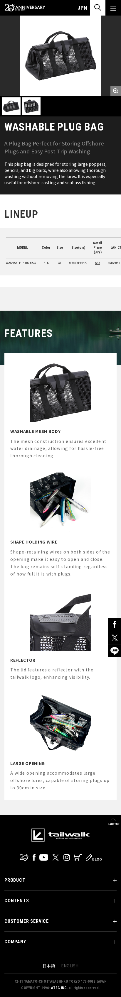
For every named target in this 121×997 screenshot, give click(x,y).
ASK (97, 263)
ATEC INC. (59, 988)
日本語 (49, 966)
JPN (82, 7)
